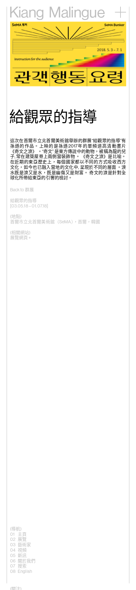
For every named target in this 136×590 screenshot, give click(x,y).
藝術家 (24, 545)
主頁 (22, 534)
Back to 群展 (22, 190)
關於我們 (27, 561)
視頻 (22, 550)
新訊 (22, 556)
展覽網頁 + (20, 238)
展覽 (22, 539)
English (25, 571)
